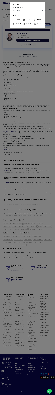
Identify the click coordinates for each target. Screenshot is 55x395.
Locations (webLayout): (17, 7)
